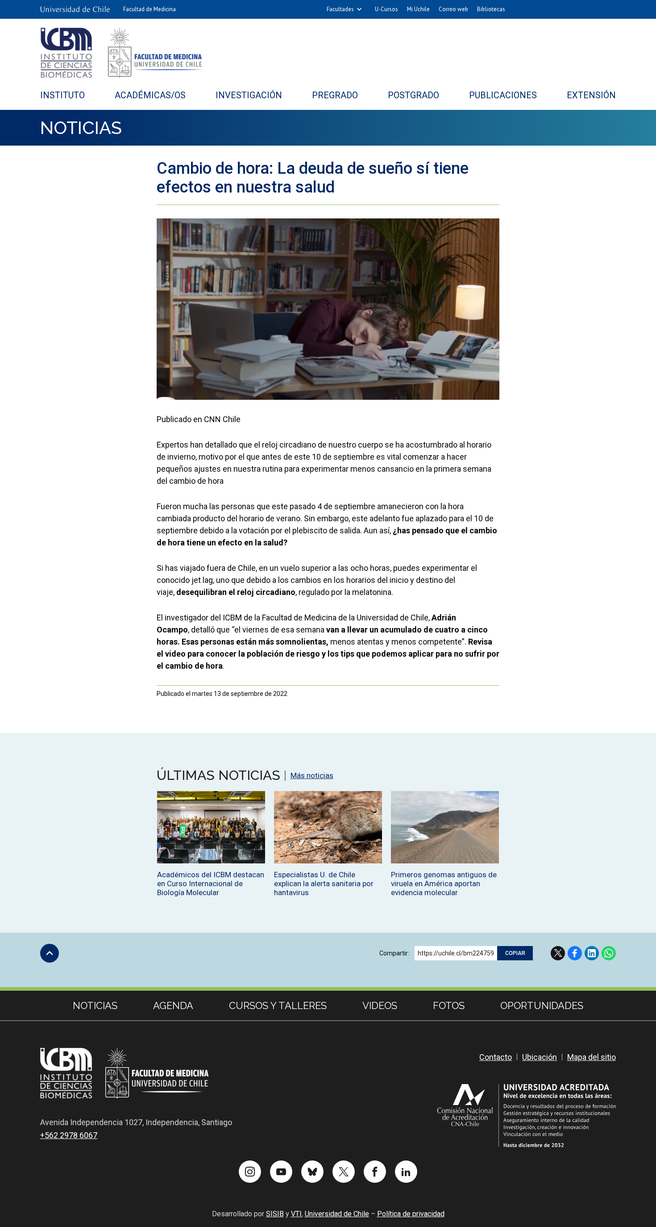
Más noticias (312, 775)
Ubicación (539, 1057)
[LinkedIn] (406, 1171)
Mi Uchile (418, 9)
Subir (49, 953)
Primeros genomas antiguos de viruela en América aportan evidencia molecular (444, 883)
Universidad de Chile (337, 1214)
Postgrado (413, 95)
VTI (296, 1214)
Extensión (591, 95)
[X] (343, 1171)
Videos (379, 1005)
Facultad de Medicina (149, 9)
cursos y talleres (278, 1005)
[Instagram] (250, 1171)
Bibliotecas (491, 9)
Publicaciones (503, 95)
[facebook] (375, 1171)
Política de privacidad (410, 1214)
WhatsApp (609, 953)
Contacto (495, 1057)
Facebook (575, 953)
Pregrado (335, 95)
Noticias (81, 127)
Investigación (249, 95)
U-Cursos (386, 9)
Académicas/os (150, 95)
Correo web (453, 9)
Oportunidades (541, 1005)
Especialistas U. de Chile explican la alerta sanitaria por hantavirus (324, 883)
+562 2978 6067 (68, 1135)
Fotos (449, 1005)
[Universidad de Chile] (75, 9)
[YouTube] (281, 1171)
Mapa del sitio (591, 1057)
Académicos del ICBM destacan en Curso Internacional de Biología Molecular (210, 883)
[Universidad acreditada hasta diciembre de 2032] (526, 1115)
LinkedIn (592, 953)
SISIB (275, 1214)
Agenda (173, 1005)
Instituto (62, 95)
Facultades (340, 9)
